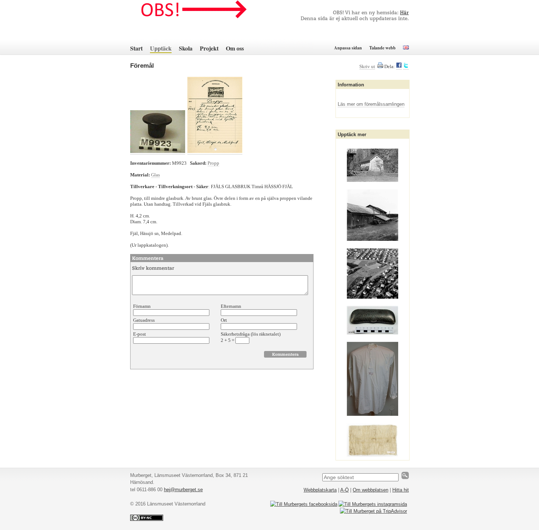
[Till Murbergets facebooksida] (303, 504)
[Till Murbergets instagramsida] (372, 504)
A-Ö (344, 490)
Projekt (209, 48)
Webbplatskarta (320, 490)
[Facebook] (399, 67)
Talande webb (382, 48)
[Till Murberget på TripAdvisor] (373, 511)
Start (136, 48)
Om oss (235, 48)
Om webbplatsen (370, 490)
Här (404, 13)
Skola (185, 48)
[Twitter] (406, 67)
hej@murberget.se (183, 489)
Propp (213, 163)
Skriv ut (367, 66)
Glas (155, 175)
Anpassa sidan (348, 48)
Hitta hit (400, 490)
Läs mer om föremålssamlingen (371, 104)
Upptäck (161, 48)
